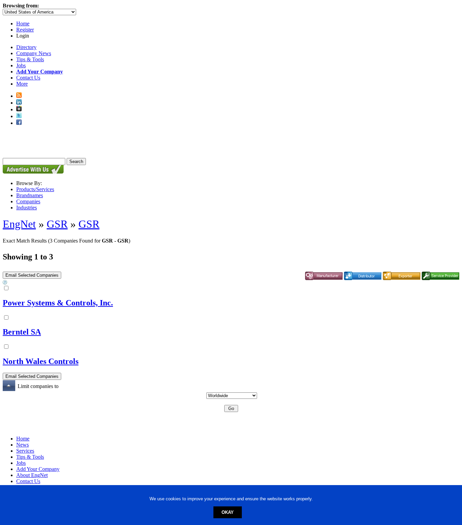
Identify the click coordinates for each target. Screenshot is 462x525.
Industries (26, 207)
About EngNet (32, 475)
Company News (33, 53)
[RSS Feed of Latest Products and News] (19, 96)
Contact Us (28, 78)
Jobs (21, 65)
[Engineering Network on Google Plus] (19, 109)
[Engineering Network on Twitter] (19, 116)
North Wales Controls (40, 361)
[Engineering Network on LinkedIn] (19, 103)
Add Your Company (38, 469)
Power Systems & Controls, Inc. (58, 302)
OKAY (228, 512)
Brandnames (29, 195)
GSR (57, 224)
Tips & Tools (30, 59)
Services (25, 451)
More (22, 84)
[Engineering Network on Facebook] (19, 123)
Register (25, 29)
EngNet (19, 224)
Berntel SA (22, 331)
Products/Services (35, 189)
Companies (28, 201)
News (22, 445)
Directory (26, 47)
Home (22, 23)
